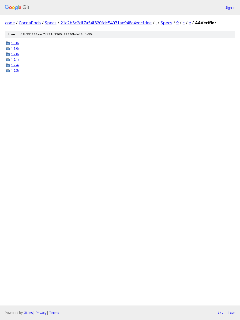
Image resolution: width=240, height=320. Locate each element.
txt (220, 312)
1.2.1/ (15, 59)
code (10, 23)
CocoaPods (30, 23)
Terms (54, 312)
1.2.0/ (15, 54)
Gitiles (28, 312)
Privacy (41, 312)
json (231, 312)
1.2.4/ (15, 65)
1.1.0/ (15, 48)
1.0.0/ (15, 43)
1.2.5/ (15, 70)
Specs (50, 23)
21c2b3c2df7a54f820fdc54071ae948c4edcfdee (106, 23)
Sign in (230, 7)
